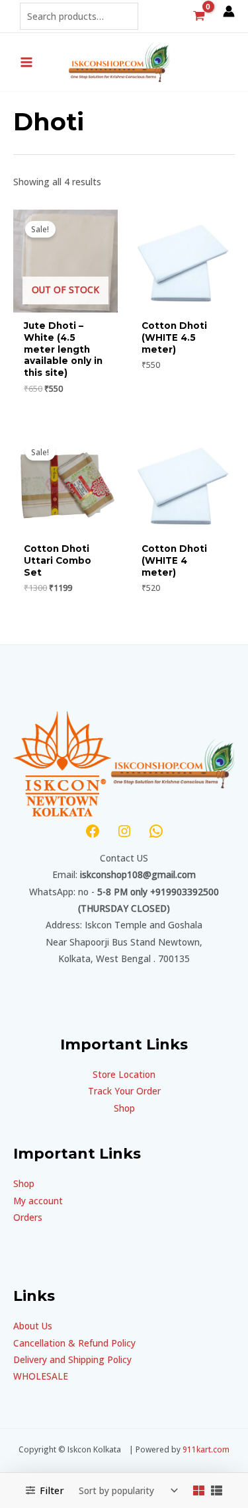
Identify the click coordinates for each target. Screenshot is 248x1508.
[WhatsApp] (156, 831)
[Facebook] (93, 831)
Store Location (124, 1074)
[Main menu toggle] (26, 62)
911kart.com (206, 1449)
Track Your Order (124, 1091)
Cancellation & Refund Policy (74, 1343)
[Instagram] (124, 831)
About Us (32, 1325)
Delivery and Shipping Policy (72, 1359)
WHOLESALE (40, 1376)
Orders (27, 1217)
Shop (124, 1108)
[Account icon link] (229, 11)
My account (38, 1200)
